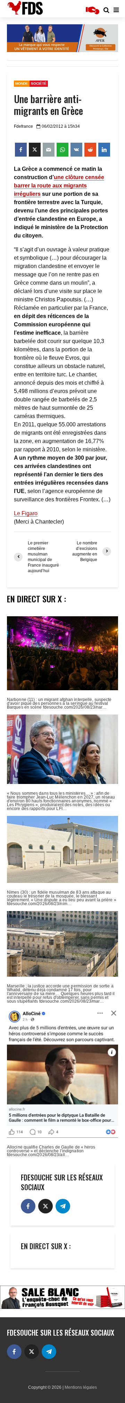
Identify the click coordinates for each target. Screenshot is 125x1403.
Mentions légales (81, 1387)
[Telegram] (63, 1206)
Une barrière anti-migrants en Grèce (48, 105)
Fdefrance (23, 126)
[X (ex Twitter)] (45, 1206)
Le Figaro (26, 513)
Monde (21, 83)
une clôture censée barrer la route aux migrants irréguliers (59, 185)
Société (39, 83)
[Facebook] (28, 1206)
